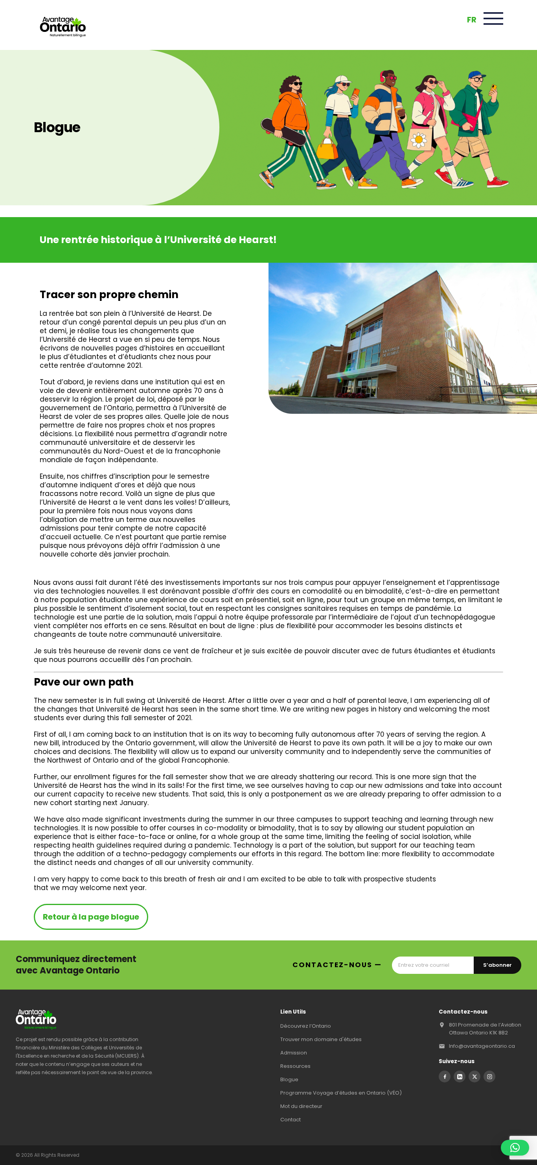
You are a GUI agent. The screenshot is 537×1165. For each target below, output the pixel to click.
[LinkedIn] (459, 1076)
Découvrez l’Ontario (305, 1026)
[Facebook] (445, 1076)
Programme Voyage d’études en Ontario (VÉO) (341, 1093)
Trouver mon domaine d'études (321, 1039)
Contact (290, 1119)
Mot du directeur (301, 1106)
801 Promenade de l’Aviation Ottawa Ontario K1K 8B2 (485, 1028)
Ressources (295, 1066)
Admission (293, 1052)
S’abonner (497, 965)
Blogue (289, 1079)
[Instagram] (489, 1076)
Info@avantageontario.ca (482, 1046)
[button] (515, 1148)
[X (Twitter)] (474, 1076)
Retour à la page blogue (91, 916)
